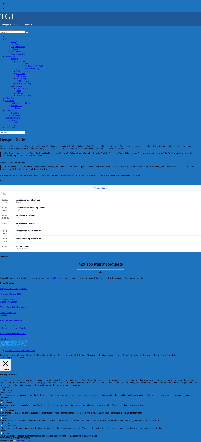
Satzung (14, 49)
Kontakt (14, 123)
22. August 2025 (7, 326)
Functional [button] (4, 400)
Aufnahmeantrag (18, 54)
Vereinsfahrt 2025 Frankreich (14, 307)
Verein (8, 39)
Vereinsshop (10, 127)
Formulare (15, 115)
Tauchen (14, 59)
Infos (18, 91)
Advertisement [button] (6, 423)
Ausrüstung (21, 78)
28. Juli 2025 (5, 339)
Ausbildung (21, 61)
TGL (8, 16)
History (14, 41)
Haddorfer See (17, 108)
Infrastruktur (21, 76)
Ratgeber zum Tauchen (11, 320)
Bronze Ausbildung (30, 68)
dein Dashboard (43, 175)
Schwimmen (16, 86)
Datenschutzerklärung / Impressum (20, 350)
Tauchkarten (16, 113)
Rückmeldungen (12, 118)
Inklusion (20, 93)
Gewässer (20, 73)
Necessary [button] (4, 387)
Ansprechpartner (18, 46)
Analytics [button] (4, 415)
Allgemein (4, 288)
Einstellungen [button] (6, 357)
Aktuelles (9, 98)
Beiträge (14, 44)
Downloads (10, 110)
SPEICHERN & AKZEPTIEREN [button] (15, 438)
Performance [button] (5, 407)
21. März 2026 (6, 299)
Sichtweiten (16, 120)
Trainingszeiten (23, 71)
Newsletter (15, 125)
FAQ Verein (16, 51)
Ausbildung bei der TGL (32, 66)
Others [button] (3, 430)
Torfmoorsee (16, 105)
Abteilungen (10, 56)
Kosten (25, 64)
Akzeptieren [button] (19, 357)
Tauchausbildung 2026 (10, 294)
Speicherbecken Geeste (21, 103)
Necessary (7, 390)
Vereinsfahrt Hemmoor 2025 (13, 333)
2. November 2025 (8, 312)
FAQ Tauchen (22, 81)
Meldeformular (57, 278)
